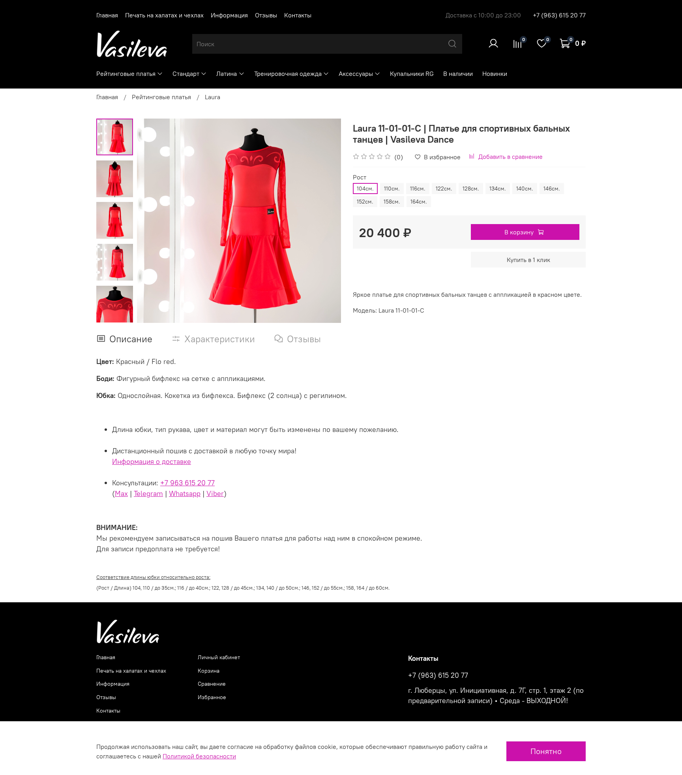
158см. (392, 201)
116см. (417, 188)
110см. (392, 188)
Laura (212, 97)
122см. (444, 188)
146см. (551, 188)
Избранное (212, 697)
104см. (365, 188)
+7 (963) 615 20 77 (559, 15)
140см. (524, 188)
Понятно (546, 751)
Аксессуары (356, 73)
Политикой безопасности (199, 756)
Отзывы (266, 15)
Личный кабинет (219, 657)
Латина (226, 73)
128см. (471, 188)
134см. (497, 188)
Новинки (494, 73)
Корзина (208, 670)
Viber (215, 493)
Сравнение (212, 683)
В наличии (458, 73)
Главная (107, 15)
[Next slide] (325, 220)
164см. (418, 201)
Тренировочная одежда (288, 73)
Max (121, 493)
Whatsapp (184, 493)
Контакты (297, 15)
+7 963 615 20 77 (187, 482)
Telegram (148, 493)
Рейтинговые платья (126, 73)
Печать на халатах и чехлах (164, 15)
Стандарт (185, 73)
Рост (359, 177)
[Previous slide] (152, 220)
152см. (365, 201)
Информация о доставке (151, 461)
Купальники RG (412, 73)
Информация (229, 15)
